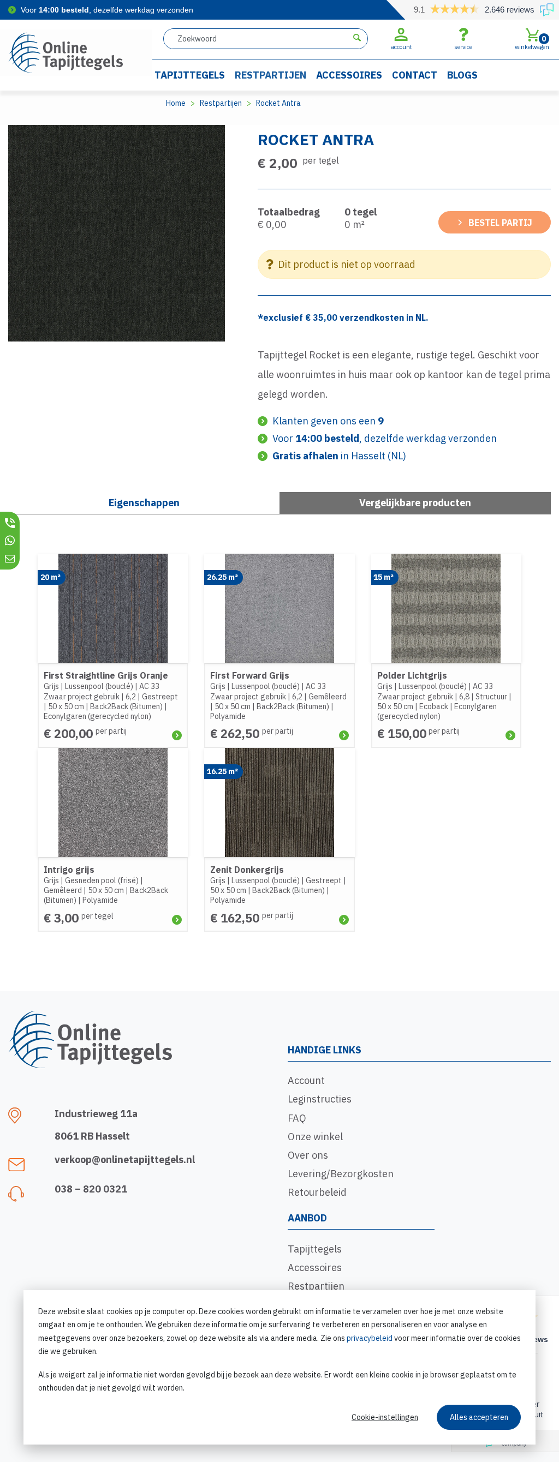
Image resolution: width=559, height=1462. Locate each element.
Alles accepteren (479, 1417)
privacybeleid (370, 1338)
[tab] (415, 503)
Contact (414, 75)
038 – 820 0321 (91, 1189)
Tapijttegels (189, 75)
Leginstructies (320, 1099)
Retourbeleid (317, 1192)
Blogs (462, 75)
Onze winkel (315, 1136)
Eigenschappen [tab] (144, 502)
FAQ (297, 1118)
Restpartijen (270, 75)
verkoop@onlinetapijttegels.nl (125, 1159)
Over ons (308, 1155)
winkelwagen (532, 42)
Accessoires (349, 75)
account (401, 47)
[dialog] (279, 1367)
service (463, 47)
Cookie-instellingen (385, 1417)
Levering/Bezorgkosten (341, 1173)
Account (306, 1080)
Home (176, 103)
